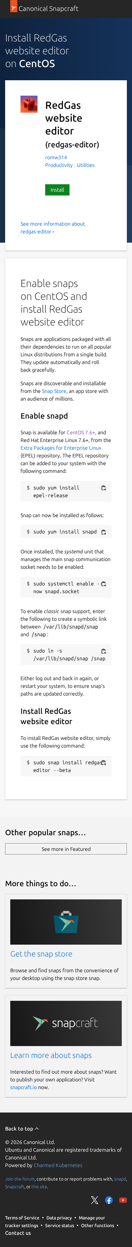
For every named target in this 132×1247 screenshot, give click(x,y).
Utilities (86, 165)
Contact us (18, 1233)
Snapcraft (14, 1186)
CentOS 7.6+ (81, 432)
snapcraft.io (23, 1087)
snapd (120, 1178)
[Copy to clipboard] (103, 488)
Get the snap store (41, 953)
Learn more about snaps (51, 1055)
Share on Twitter (95, 1200)
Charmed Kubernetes (58, 1165)
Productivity (59, 165)
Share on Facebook (109, 1200)
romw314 (56, 157)
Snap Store (54, 391)
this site (39, 1186)
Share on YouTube (123, 1200)
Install (57, 190)
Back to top (19, 1128)
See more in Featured (66, 849)
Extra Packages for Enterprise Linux (61, 448)
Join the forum (20, 1178)
